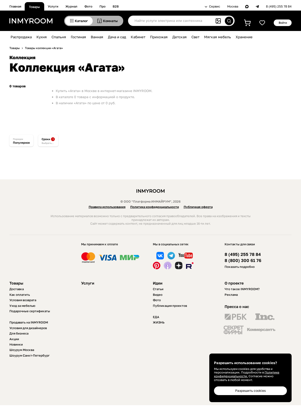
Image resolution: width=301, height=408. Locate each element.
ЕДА (156, 317)
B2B (116, 6)
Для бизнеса (18, 333)
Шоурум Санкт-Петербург (29, 355)
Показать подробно (240, 267)
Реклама (231, 294)
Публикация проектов (170, 306)
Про (102, 6)
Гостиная (78, 37)
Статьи (158, 289)
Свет (195, 37)
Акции (14, 339)
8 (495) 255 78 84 (279, 6)
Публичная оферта (198, 207)
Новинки (16, 344)
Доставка (16, 289)
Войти (283, 22)
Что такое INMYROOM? (242, 289)
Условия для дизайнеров (28, 328)
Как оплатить (19, 294)
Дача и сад (117, 37)
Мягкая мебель (217, 37)
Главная (15, 6)
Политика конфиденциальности (154, 207)
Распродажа (21, 37)
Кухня (41, 37)
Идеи (157, 283)
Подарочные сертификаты (29, 311)
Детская (179, 37)
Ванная (97, 37)
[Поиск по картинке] (218, 21)
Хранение (244, 37)
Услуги (53, 6)
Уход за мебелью (22, 306)
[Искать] (229, 21)
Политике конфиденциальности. (246, 374)
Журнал (71, 6)
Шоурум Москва (21, 350)
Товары (34, 7)
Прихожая (159, 37)
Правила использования (107, 207)
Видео (157, 294)
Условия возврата (22, 300)
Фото (88, 6)
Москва (232, 6)
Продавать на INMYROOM (28, 322)
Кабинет (138, 37)
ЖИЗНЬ (159, 322)
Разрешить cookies (250, 391)
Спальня (58, 37)
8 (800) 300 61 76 (243, 260)
